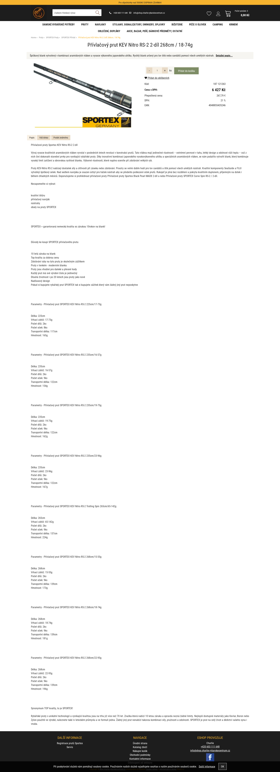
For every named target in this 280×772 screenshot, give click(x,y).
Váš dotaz (43, 137)
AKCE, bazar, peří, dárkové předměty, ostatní (154, 31)
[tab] (32, 137)
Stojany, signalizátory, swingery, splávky (138, 24)
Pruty (84, 24)
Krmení (233, 24)
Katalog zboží (140, 747)
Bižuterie (177, 24)
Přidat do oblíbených (158, 77)
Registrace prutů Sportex (70, 743)
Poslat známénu (60, 137)
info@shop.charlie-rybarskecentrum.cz (149, 12)
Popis (31, 137)
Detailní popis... (224, 55)
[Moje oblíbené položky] (209, 13)
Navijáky (100, 24)
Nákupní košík (140, 751)
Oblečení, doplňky (109, 31)
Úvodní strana (140, 743)
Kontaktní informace (140, 758)
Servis (70, 747)
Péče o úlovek (197, 24)
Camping (218, 24)
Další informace (207, 766)
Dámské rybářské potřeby (58, 24)
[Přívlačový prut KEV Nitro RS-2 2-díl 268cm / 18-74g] (83, 96)
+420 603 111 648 (120, 12)
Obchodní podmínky (140, 754)
